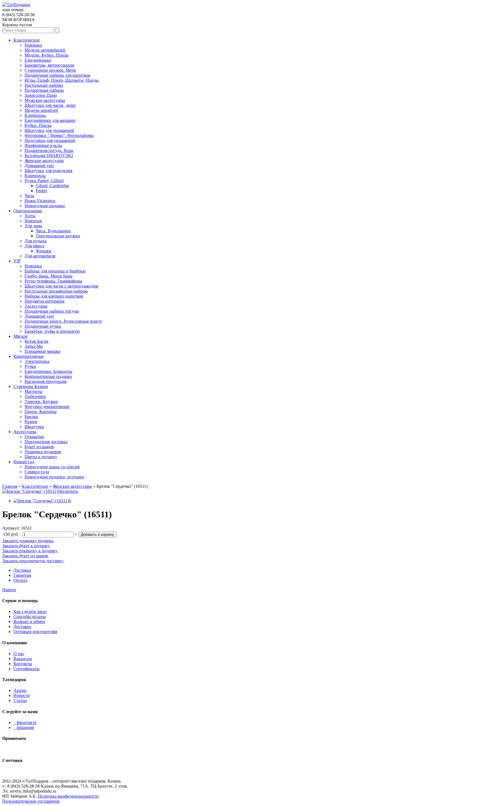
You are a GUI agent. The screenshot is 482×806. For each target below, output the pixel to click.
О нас (18, 653)
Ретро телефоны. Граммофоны (53, 281)
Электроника (37, 361)
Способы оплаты (29, 616)
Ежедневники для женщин (50, 120)
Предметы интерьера (44, 301)
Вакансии (22, 658)
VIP (17, 261)
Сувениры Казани (30, 386)
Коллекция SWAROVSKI (49, 155)
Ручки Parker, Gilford (44, 180)
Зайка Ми (34, 346)
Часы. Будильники (53, 230)
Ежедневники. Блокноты (48, 371)
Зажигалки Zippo (41, 95)
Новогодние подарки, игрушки (54, 476)
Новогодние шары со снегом (52, 466)
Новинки (33, 45)
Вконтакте (25, 722)
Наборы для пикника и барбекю (55, 271)
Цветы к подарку (41, 456)
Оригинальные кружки (58, 235)
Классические (26, 40)
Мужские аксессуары (45, 100)
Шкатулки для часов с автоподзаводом (61, 286)
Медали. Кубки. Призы (47, 55)
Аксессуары (36, 306)
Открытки (34, 436)
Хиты (30, 215)
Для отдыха (36, 240)
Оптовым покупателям (35, 631)
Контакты (22, 663)
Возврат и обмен (29, 621)
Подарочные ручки (43, 326)
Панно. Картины (41, 411)
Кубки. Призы (38, 125)
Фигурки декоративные (47, 406)
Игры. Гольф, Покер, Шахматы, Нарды (62, 80)
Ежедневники (38, 60)
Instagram (23, 727)
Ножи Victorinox (40, 200)
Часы (29, 195)
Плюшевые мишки (43, 351)
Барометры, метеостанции (49, 65)
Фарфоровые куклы (43, 145)
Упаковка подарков (43, 451)
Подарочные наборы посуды (52, 311)
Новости (21, 695)
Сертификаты (26, 668)
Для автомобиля (40, 256)
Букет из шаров (39, 446)
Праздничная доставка (46, 441)
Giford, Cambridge (52, 185)
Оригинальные (27, 210)
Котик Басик (37, 341)
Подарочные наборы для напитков (57, 75)
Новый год (23, 461)
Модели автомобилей (45, 50)
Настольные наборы (44, 85)
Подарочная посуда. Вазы (49, 150)
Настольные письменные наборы (56, 291)
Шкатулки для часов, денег (50, 105)
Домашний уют (39, 165)
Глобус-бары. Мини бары (49, 276)
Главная (9, 486)
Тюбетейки (35, 396)
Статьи (20, 700)
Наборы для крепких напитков (54, 296)
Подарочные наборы (44, 90)
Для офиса (34, 245)
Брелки (31, 416)
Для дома (33, 225)
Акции (19, 690)
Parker (41, 190)
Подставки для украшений (50, 140)
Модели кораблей (41, 110)
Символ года (37, 471)
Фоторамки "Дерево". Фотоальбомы (59, 135)
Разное (31, 421)
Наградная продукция (45, 381)
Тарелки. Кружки (41, 401)
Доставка (22, 570)
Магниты (33, 391)
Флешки (43, 250)
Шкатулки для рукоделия (48, 170)
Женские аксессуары (44, 160)
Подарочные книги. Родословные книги (63, 321)
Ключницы (35, 115)
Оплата (20, 580)
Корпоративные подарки (48, 376)
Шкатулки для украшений (49, 130)
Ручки (30, 366)
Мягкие (20, 336)
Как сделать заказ (30, 611)
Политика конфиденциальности (68, 796)
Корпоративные (28, 356)
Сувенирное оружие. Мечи (50, 70)
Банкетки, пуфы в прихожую (52, 331)
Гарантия (22, 575)
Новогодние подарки (45, 205)
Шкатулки (34, 426)
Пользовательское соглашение (31, 801)
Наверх (9, 589)
